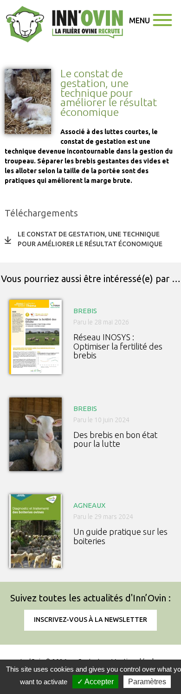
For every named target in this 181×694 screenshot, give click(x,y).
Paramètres (147, 682)
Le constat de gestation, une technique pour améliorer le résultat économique (90, 239)
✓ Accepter (95, 682)
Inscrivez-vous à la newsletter (90, 619)
